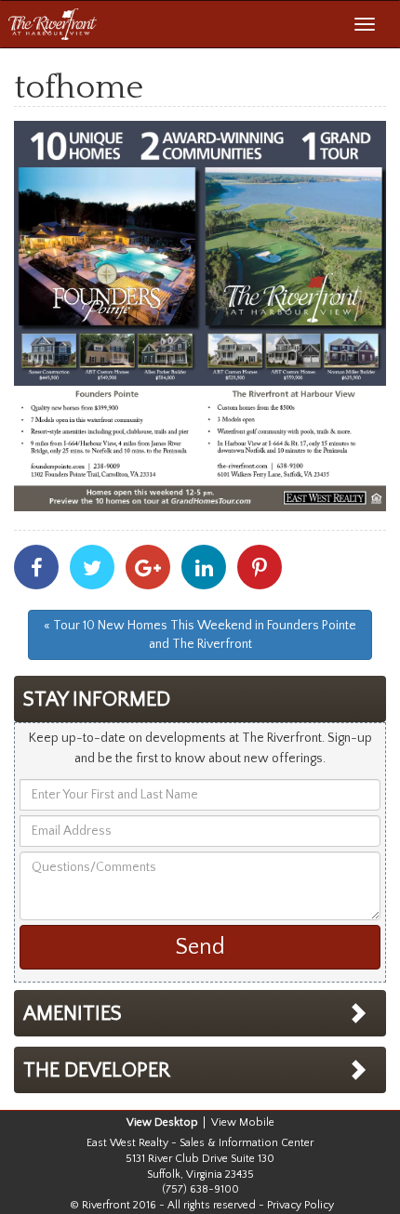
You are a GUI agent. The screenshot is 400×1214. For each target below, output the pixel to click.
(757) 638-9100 (200, 1189)
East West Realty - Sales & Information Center (200, 1143)
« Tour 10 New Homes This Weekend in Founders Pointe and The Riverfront (200, 635)
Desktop (176, 1122)
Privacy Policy (300, 1205)
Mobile (256, 1122)
